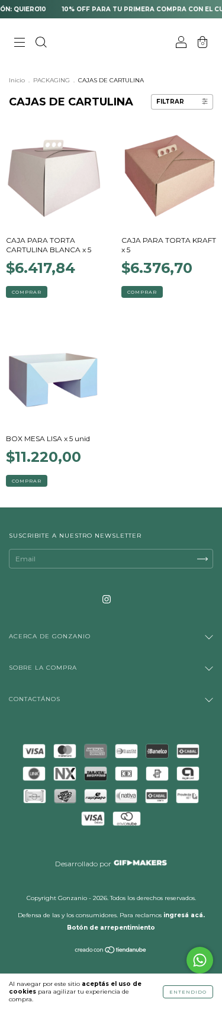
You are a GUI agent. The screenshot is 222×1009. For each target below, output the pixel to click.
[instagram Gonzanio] (106, 599)
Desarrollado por (84, 863)
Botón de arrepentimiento (111, 927)
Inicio (17, 80)
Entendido (188, 992)
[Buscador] (41, 43)
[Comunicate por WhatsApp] (199, 960)
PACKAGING (51, 80)
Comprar (26, 292)
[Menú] (19, 43)
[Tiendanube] (111, 951)
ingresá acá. (184, 915)
